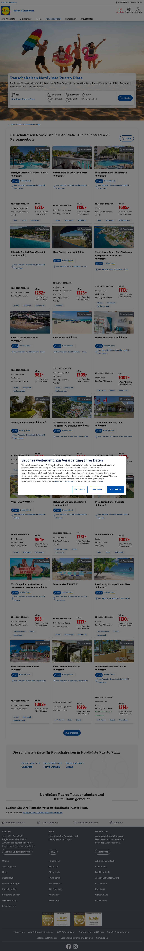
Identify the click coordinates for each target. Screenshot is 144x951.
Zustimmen (115, 489)
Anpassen (97, 489)
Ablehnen (80, 489)
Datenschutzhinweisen (64, 481)
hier (101, 481)
